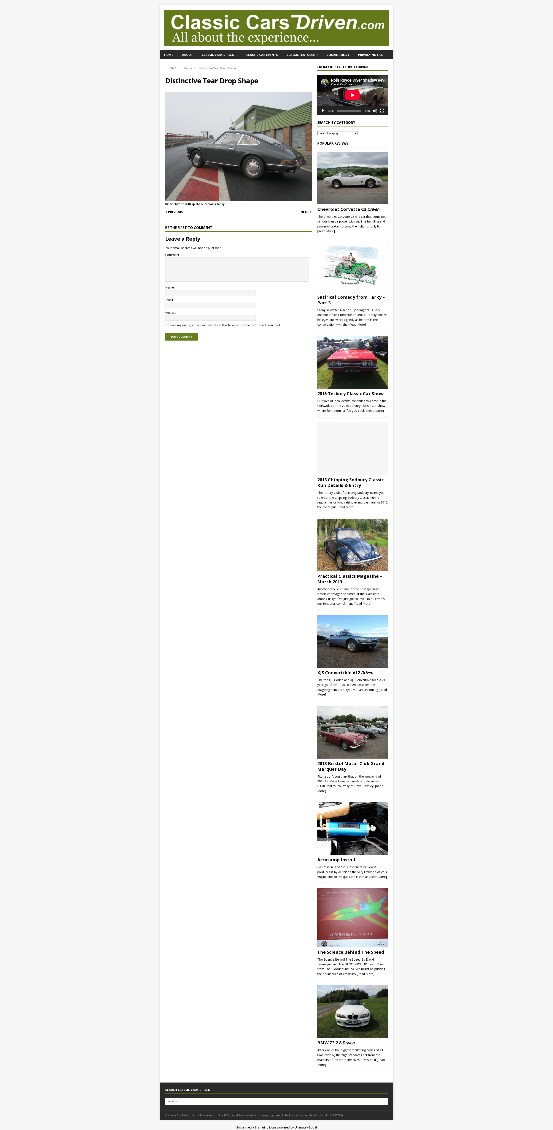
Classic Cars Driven (218, 55)
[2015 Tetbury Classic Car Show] (352, 362)
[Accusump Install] (352, 828)
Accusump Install (336, 860)
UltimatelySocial (306, 1127)
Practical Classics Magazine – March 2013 (349, 579)
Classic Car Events (262, 55)
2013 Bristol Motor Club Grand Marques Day (351, 766)
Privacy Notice (370, 55)
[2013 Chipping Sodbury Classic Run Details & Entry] (352, 448)
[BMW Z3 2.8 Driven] (352, 1011)
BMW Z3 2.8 (336, 1043)
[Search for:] (276, 1101)
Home (168, 55)
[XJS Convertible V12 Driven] (352, 641)
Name (169, 287)
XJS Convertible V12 (345, 672)
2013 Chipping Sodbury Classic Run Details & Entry (350, 482)
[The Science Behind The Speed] (352, 917)
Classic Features (301, 55)
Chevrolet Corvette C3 (348, 209)
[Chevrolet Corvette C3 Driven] (352, 178)
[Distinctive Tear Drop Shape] (238, 199)
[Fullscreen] (382, 111)
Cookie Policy (338, 55)
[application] (352, 95)
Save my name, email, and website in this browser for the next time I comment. (225, 325)
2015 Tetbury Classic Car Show (350, 393)
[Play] (323, 111)
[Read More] (326, 231)
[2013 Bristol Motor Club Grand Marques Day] (352, 732)
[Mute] (375, 111)
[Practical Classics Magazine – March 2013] (352, 545)
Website (170, 313)
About (187, 55)
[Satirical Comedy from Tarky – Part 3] (352, 267)
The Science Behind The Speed (350, 952)
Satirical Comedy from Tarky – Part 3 (351, 300)
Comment (172, 255)
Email (169, 300)
